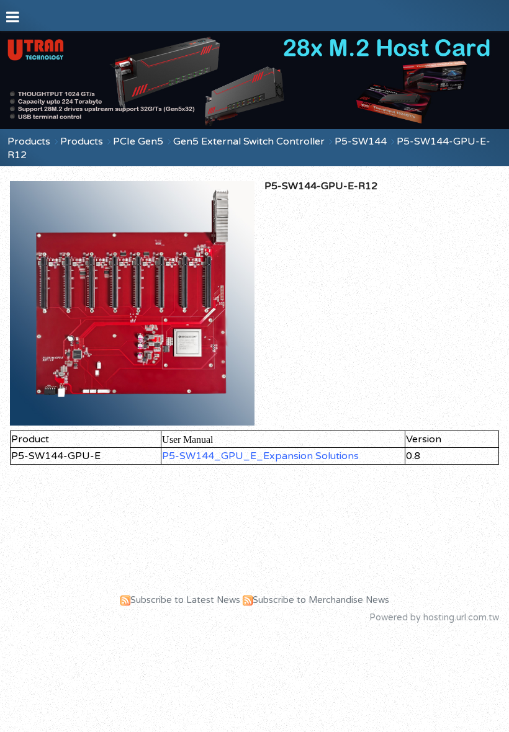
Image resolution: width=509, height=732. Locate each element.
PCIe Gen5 (138, 141)
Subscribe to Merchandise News (321, 600)
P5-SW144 (361, 141)
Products (28, 141)
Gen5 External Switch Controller (249, 141)
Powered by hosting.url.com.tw (434, 617)
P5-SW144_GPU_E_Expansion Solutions (260, 456)
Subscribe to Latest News (185, 600)
